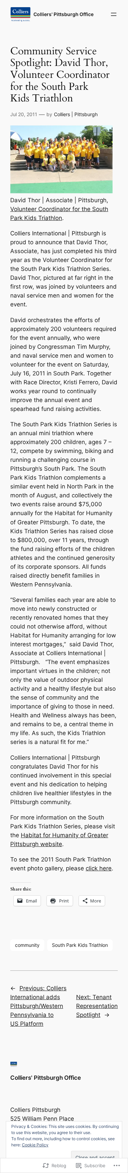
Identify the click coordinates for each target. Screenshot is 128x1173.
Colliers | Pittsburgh (76, 114)
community (27, 945)
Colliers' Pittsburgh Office (63, 14)
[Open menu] (114, 14)
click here (99, 868)
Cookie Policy (35, 1144)
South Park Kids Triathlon (80, 945)
